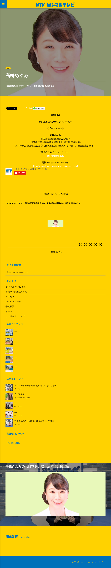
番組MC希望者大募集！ (17, 291)
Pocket (29, 108)
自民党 (67, 203)
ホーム (8, 311)
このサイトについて (15, 316)
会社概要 (9, 306)
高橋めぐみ (49, 86)
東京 (44, 203)
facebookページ (13, 301)
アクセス (9, 296)
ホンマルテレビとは (15, 287)
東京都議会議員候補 (55, 203)
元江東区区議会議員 (32, 203)
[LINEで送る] (39, 108)
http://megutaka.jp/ (55, 156)
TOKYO (19, 203)
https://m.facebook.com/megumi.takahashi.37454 (55, 166)
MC (8, 68)
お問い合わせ (78, 562)
